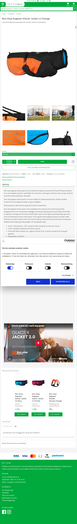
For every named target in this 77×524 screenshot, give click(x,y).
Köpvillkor (5, 493)
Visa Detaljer (66, 275)
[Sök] (74, 9)
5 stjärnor (11, 426)
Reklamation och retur (9, 498)
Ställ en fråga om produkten (38, 168)
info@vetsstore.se (13, 477)
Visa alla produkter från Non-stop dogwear (13, 177)
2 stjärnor (6, 426)
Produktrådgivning (8, 500)
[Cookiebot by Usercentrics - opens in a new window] (66, 240)
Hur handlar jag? (7, 490)
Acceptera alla (63, 281)
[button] (3, 4)
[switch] (29, 267)
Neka (38, 281)
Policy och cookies (8, 495)
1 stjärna (4, 426)
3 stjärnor (8, 426)
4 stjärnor (9, 426)
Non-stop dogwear (59, 174)
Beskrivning (6, 184)
